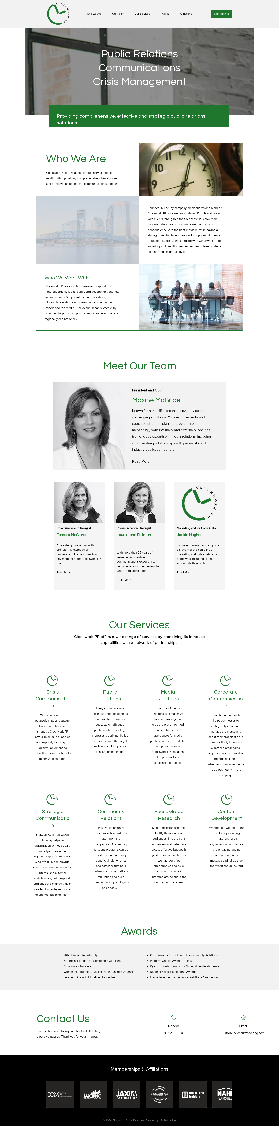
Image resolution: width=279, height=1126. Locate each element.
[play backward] (51, 1094)
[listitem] (139, 426)
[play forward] (227, 1094)
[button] (60, 1094)
